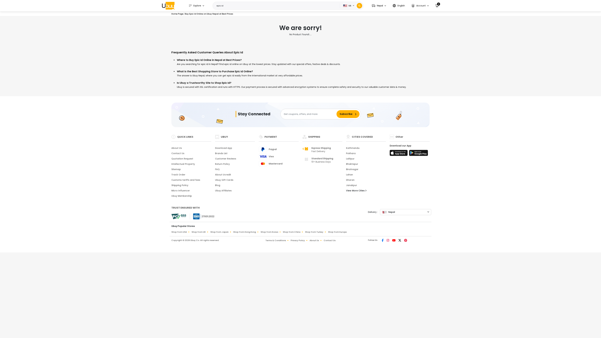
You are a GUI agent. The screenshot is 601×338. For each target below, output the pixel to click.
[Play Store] (418, 154)
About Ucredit (223, 174)
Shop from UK (199, 231)
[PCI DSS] (178, 216)
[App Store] (399, 154)
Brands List (221, 153)
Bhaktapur (352, 164)
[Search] (359, 5)
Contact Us (177, 153)
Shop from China (291, 231)
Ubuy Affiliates (223, 190)
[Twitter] (400, 240)
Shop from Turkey (314, 231)
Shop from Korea (269, 231)
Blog (217, 185)
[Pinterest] (405, 240)
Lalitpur (350, 158)
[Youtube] (394, 240)
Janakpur (351, 185)
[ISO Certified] (202, 216)
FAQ (217, 169)
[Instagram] (388, 240)
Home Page (177, 13)
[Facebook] (382, 240)
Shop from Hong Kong (244, 231)
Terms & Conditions (275, 240)
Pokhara (351, 153)
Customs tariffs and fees (185, 180)
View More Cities (355, 190)
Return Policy (222, 164)
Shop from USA (179, 231)
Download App (223, 148)
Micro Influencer (180, 190)
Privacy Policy (298, 240)
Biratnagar (352, 169)
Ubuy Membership (181, 195)
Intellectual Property (183, 164)
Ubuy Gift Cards (224, 180)
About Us (176, 148)
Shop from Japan (219, 231)
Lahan (349, 174)
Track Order (178, 174)
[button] (379, 6)
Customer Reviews (225, 158)
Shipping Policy (179, 185)
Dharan (350, 180)
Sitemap (176, 169)
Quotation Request (182, 158)
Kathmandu (353, 148)
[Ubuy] (168, 5)
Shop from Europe (337, 231)
